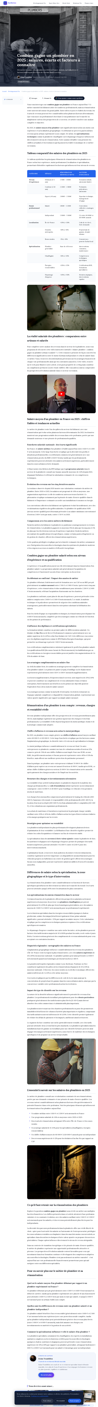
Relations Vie (77, 3)
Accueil (4, 91)
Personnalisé (61, 1401)
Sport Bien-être (54, 3)
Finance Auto (89, 3)
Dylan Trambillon (26, 77)
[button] (61, 394)
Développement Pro (39, 3)
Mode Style (66, 3)
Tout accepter (74, 1401)
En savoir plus (46, 1375)
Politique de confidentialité (39, 1396)
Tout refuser (47, 1401)
